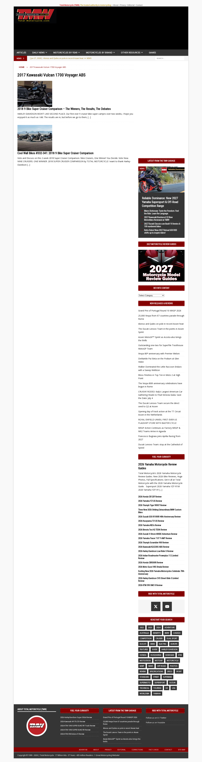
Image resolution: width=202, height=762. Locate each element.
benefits (157, 633)
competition (146, 638)
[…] (89, 117)
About (115, 5)
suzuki (172, 682)
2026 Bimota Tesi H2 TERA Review (152, 529)
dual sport (172, 638)
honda (143, 655)
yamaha (157, 693)
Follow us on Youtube (155, 722)
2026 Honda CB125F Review (149, 496)
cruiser (159, 638)
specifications (156, 671)
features (144, 649)
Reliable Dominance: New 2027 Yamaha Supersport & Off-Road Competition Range (160, 202)
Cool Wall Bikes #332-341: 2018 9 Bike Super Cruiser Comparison (55, 153)
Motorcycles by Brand (99, 52)
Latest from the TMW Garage (161, 161)
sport (179, 671)
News (150, 666)
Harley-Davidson (169, 649)
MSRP (142, 666)
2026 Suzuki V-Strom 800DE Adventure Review (157, 534)
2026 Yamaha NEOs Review (149, 525)
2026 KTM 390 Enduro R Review (72, 734)
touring (157, 688)
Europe (174, 644)
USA (173, 688)
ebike (152, 644)
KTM (180, 655)
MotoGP (159, 660)
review (143, 671)
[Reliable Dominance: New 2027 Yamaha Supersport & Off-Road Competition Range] (161, 190)
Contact (139, 5)
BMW (167, 633)
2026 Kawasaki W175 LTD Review (72, 721)
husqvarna (156, 655)
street (156, 677)
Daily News (38, 52)
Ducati (143, 644)
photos (173, 666)
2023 (150, 627)
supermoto (145, 682)
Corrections (137, 750)
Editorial (130, 5)
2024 (158, 627)
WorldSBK (144, 693)
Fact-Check (154, 750)
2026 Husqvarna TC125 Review (151, 521)
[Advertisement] (123, 28)
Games (152, 52)
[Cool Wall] (34, 138)
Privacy (123, 5)
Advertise (83, 750)
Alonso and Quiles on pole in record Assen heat (161, 323)
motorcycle (172, 660)
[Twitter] (155, 606)
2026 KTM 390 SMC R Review (150, 585)
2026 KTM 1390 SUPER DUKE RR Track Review (77, 726)
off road (161, 666)
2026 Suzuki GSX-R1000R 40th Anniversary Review (159, 516)
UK (166, 688)
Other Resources (130, 52)
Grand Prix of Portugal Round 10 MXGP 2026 (159, 310)
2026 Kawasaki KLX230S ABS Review (153, 547)
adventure (170, 627)
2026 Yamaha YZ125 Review (150, 501)
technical (144, 688)
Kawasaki (169, 655)
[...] (161, 489)
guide (154, 649)
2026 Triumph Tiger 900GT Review (152, 505)
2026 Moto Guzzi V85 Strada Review (153, 567)
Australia (144, 633)
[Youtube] (167, 606)
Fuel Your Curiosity (161, 457)
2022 (142, 627)
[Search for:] (170, 58)
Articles (21, 52)
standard (144, 677)
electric (163, 644)
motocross (145, 660)
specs (169, 671)
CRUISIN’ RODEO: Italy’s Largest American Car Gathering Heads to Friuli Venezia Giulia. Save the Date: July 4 (160, 395)
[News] (34, 94)
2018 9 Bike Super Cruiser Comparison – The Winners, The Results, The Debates (64, 109)
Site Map (181, 750)
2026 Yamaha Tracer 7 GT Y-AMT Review (155, 538)
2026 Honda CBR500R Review (150, 562)
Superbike (167, 677)
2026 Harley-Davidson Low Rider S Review (155, 551)
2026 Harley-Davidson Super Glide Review (76, 717)
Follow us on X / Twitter (156, 717)
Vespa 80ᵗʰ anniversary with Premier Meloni (159, 353)
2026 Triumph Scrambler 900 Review (153, 542)
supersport (160, 682)
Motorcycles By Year (65, 52)
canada (177, 633)
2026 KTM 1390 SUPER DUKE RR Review (75, 730)
